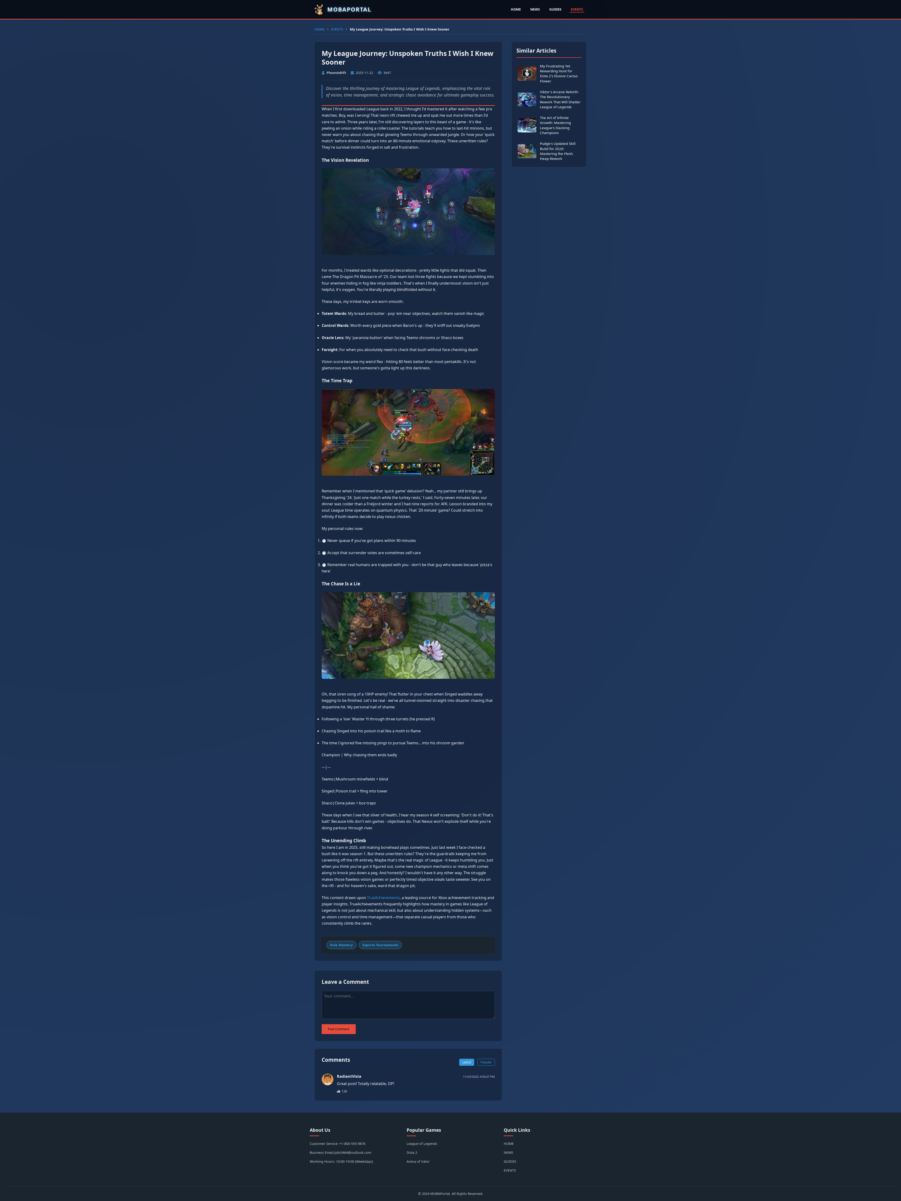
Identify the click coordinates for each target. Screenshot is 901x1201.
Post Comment (338, 1029)
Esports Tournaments (380, 945)
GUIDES (555, 9)
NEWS (535, 9)
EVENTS (577, 9)
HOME (516, 9)
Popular (486, 1062)
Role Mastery (341, 945)
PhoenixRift (336, 72)
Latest (466, 1062)
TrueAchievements (383, 897)
